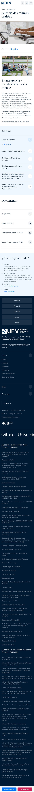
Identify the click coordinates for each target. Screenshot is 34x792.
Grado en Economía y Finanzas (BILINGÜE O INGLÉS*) (15, 472)
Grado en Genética (8, 578)
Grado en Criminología (9, 570)
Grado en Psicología (8, 645)
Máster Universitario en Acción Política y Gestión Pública (14, 759)
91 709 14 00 (14, 286)
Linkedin (17, 300)
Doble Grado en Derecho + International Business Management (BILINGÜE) (14, 609)
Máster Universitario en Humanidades (14, 724)
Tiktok (17, 323)
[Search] (22, 3)
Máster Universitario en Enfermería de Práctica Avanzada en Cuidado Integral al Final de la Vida (17, 677)
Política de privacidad (18, 410)
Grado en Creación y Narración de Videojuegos (16, 591)
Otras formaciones (8, 377)
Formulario (7, 144)
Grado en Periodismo (8, 574)
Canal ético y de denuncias (10, 417)
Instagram (17, 317)
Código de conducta (15, 414)
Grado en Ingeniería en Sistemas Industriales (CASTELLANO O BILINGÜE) (16, 596)
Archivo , (6, 49)
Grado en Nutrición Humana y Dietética (14, 546)
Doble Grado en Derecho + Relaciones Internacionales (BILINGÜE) (14, 478)
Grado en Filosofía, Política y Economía (14, 487)
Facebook (17, 306)
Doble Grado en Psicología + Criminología (15, 508)
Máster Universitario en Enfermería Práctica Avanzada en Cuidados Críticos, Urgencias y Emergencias (16, 670)
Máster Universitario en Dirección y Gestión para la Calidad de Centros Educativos (15, 729)
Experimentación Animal (9, 697)
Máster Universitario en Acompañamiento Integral (15, 734)
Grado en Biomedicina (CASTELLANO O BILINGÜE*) (14, 533)
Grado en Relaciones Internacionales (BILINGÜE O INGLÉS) (17, 503)
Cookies (4, 414)
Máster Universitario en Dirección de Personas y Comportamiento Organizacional (17, 765)
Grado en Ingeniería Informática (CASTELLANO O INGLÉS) (16, 615)
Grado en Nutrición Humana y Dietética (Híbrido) (14, 554)
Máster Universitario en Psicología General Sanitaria (15, 710)
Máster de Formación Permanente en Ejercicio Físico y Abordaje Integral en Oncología (16, 692)
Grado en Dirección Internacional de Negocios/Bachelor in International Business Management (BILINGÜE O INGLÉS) (16, 540)
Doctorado (5, 367)
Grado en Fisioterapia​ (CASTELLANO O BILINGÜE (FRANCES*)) (17, 522)
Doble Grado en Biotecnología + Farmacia (15, 559)
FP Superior (5, 370)
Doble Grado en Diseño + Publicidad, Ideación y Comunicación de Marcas (16, 516)
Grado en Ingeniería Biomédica (11, 567)
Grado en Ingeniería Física (10, 601)
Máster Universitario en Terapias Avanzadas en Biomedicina (16, 658)
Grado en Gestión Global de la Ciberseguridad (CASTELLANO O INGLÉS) (16, 497)
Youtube (17, 312)
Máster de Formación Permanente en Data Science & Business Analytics (15, 776)
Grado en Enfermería (8, 483)
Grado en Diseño (7, 588)
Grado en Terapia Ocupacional (11, 549)
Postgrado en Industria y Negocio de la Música (16, 705)
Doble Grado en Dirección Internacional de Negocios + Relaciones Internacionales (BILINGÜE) (15, 454)
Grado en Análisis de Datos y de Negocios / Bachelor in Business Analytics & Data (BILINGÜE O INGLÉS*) (15, 465)
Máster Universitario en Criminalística (14, 739)
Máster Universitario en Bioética (12, 688)
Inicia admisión (25, 789)
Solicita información (9, 789)
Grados (4, 360)
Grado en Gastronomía (9, 641)
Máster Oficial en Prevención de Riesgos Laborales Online (14, 771)
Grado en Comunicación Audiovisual (13, 605)
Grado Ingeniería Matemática (11, 620)
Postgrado (5, 363)
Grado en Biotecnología (9, 563)
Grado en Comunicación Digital (12, 631)
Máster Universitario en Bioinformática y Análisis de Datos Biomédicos (14, 683)
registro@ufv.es (9, 291)
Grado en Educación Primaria (11, 511)
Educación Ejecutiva (8, 374)
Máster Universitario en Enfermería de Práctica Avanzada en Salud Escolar (17, 664)
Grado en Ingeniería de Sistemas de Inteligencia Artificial (17, 491)
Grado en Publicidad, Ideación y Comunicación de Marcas (16, 583)
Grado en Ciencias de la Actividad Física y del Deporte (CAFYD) (16, 527)
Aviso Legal (5, 410)
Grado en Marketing (8, 460)
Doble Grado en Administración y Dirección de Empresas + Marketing (16, 636)
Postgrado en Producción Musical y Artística (16, 701)
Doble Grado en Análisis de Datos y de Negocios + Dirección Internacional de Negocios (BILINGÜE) (17, 626)
